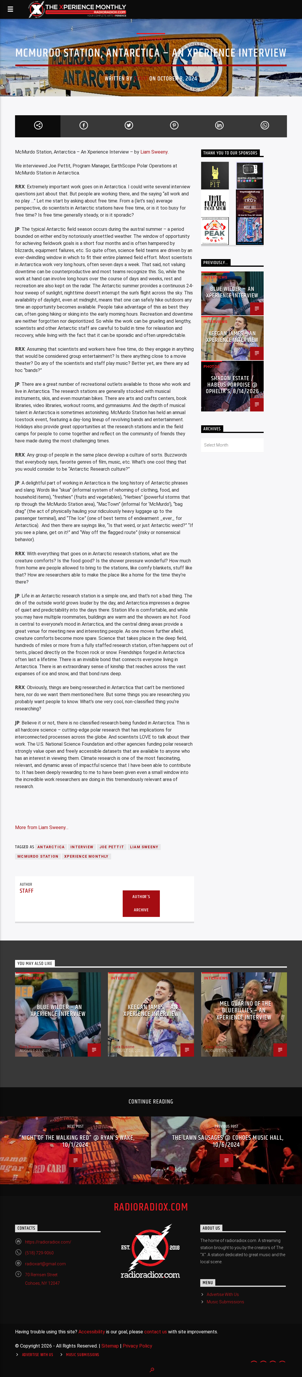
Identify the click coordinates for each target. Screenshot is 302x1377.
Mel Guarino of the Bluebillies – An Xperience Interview (243, 1011)
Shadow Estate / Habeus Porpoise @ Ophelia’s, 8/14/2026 (232, 385)
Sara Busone (30, 1047)
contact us (155, 1332)
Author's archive (141, 903)
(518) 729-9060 (39, 1253)
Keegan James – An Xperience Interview (232, 337)
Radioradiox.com (151, 1207)
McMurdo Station (37, 856)
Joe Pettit (111, 847)
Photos (211, 366)
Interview (81, 847)
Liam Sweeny (154, 152)
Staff (141, 78)
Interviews (151, 39)
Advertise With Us (223, 1294)
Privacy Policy (137, 1346)
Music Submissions (225, 1301)
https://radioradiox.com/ (48, 1242)
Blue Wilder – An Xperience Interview (232, 292)
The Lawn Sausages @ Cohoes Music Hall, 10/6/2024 (228, 1141)
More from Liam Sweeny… (41, 827)
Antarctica (51, 847)
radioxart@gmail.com (45, 1263)
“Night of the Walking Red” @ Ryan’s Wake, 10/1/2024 (77, 1141)
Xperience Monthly (86, 856)
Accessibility (91, 1332)
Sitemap (110, 1346)
